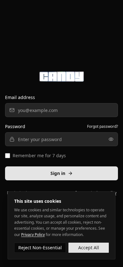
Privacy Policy (33, 234)
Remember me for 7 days (39, 155)
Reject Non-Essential (40, 248)
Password (15, 126)
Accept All (88, 248)
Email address (20, 97)
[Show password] (111, 139)
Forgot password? (102, 126)
